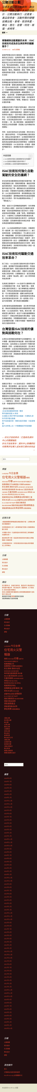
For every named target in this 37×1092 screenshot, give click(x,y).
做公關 (6, 722)
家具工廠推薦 (6, 592)
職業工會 (28, 497)
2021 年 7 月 (8, 967)
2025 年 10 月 (8, 807)
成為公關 (7, 731)
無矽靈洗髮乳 (21, 487)
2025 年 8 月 (8, 813)
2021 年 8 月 (8, 964)
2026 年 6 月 (8, 785)
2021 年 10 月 (8, 958)
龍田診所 (24, 585)
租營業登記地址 (8, 497)
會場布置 (7, 735)
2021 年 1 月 (8, 987)
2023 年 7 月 (8, 890)
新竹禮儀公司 (28, 481)
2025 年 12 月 (8, 801)
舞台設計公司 (8, 737)
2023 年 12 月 (8, 878)
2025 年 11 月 (8, 804)
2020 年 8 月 (8, 1003)
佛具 (28, 478)
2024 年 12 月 (8, 839)
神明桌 (30, 492)
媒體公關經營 (8, 750)
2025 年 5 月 (8, 823)
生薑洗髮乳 (5, 492)
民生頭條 (5, 487)
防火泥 (3, 503)
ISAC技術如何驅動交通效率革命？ (15, 161)
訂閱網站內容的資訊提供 (12, 1072)
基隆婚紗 (28, 592)
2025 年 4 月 (8, 826)
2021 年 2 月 (8, 983)
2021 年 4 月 (8, 977)
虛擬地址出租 (22, 500)
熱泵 (21, 489)
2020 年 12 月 (8, 990)
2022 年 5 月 (8, 935)
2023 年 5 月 (8, 897)
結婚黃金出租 (19, 497)
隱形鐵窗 (14, 592)
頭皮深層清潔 (21, 503)
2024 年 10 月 (8, 846)
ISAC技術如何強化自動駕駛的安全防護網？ (18, 159)
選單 (3, 33)
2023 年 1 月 (8, 910)
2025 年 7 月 (8, 817)
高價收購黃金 (27, 508)
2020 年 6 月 (8, 1009)
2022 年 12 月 (8, 913)
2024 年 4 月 (8, 865)
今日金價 (13, 473)
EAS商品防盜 (5, 473)
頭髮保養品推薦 (17, 505)
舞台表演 (7, 748)
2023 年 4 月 (8, 900)
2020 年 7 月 (8, 1006)
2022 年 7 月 (8, 929)
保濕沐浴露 (5, 481)
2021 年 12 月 (8, 951)
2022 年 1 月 (8, 948)
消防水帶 (8, 594)
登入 (5, 1069)
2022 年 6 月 (8, 932)
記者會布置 (7, 742)
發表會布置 (7, 744)
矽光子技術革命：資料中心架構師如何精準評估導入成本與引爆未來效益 (18, 446)
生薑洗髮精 (12, 492)
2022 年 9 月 (8, 922)
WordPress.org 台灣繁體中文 (13, 1075)
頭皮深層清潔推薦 (6, 505)
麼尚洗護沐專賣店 (10, 590)
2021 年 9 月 (8, 961)
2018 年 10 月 (8, 1028)
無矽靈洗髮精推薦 (8, 490)
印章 (10, 481)
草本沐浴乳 (6, 500)
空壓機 (13, 596)
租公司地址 (5, 494)
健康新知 (24, 588)
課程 (3, 572)
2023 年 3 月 (8, 903)
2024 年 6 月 (8, 858)
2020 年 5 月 (8, 1012)
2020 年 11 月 (8, 993)
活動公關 (7, 718)
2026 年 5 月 (8, 788)
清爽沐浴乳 (13, 487)
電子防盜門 (12, 503)
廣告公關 (7, 727)
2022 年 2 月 (8, 945)
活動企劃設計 (8, 746)
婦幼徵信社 (31, 585)
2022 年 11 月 (8, 916)
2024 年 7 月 (8, 855)
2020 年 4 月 (8, 1015)
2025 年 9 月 (8, 810)
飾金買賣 (19, 508)
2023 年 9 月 (8, 884)
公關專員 (7, 729)
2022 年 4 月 (8, 939)
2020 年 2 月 (8, 1022)
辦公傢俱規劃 (21, 592)
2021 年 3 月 (8, 980)
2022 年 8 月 (8, 926)
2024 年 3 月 (8, 868)
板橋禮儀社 (27, 484)
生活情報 (17, 49)
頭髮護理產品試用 (8, 508)
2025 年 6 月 (8, 820)
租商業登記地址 (13, 494)
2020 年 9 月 (8, 999)
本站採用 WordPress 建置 (10, 1088)
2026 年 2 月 (8, 794)
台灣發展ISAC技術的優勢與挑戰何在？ (17, 164)
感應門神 (15, 481)
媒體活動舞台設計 (10, 753)
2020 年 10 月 (8, 996)
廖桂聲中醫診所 (7, 588)
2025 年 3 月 (8, 830)
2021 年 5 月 (8, 974)
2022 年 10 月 (8, 919)
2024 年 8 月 (8, 852)
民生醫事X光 (6, 585)
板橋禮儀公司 (7, 484)
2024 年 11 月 (8, 842)
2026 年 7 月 (8, 781)
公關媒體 (5, 559)
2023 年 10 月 (8, 881)
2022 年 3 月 (8, 942)
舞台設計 (5, 569)
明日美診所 (17, 588)
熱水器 (18, 490)
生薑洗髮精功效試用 (22, 492)
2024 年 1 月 (8, 874)
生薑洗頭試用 (28, 489)
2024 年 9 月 (8, 849)
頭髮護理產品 (28, 505)
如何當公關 (7, 720)
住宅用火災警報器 (14, 477)
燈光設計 (5, 562)
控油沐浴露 (21, 481)
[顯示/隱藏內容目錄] (29, 156)
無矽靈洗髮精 (29, 487)
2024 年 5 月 (8, 862)
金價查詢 (31, 500)
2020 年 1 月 (8, 1025)
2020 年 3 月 (8, 1019)
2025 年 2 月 (8, 833)
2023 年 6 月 (8, 894)
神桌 (33, 492)
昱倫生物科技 (15, 585)
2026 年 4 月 (8, 791)
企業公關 (7, 724)
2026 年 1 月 (8, 797)
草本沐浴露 (14, 500)
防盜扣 (7, 503)
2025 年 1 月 (8, 836)
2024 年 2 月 (8, 871)
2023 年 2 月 (8, 906)
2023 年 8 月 (8, 887)
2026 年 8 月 (8, 778)
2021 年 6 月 (8, 971)
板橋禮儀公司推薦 (18, 484)
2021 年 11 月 (8, 955)
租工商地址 (21, 494)
